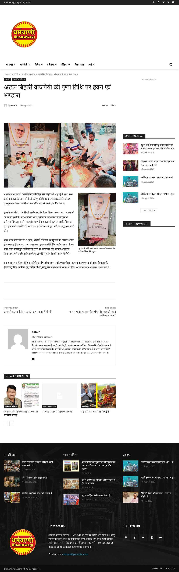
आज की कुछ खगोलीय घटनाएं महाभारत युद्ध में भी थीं (27, 311)
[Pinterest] (44, 114)
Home (7, 74)
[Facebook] (154, 3)
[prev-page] (6, 423)
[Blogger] (126, 537)
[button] (171, 64)
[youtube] (33, 358)
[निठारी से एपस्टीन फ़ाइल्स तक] (12, 481)
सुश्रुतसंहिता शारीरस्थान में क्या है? (97, 495)
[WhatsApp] (52, 114)
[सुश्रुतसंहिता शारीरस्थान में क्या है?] (71, 499)
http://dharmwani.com (42, 337)
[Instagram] (159, 3)
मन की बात (85, 406)
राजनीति (15, 74)
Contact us (170, 568)
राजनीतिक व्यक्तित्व (28, 74)
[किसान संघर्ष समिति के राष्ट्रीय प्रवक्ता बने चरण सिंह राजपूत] (21, 395)
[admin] (6, 105)
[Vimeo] (168, 3)
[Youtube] (173, 3)
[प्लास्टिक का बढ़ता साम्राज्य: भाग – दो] (130, 181)
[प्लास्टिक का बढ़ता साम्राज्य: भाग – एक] (130, 197)
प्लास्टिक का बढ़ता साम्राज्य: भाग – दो (157, 177)
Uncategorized (49, 406)
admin (14, 105)
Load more (147, 210)
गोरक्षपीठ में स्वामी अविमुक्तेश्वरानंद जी (57, 411)
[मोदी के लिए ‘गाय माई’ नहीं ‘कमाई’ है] (98, 395)
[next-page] (11, 423)
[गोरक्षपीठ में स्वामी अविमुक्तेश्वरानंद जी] (59, 395)
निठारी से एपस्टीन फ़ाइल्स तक (34, 477)
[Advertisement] (110, 34)
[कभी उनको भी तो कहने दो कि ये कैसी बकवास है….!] (12, 466)
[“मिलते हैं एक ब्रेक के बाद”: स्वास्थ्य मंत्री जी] (130, 497)
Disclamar (157, 568)
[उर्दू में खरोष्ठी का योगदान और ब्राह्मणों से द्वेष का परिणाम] (71, 483)
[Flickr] (143, 537)
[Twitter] (164, 3)
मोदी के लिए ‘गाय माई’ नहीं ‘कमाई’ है (95, 411)
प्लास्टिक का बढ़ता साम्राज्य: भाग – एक (157, 193)
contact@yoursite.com (75, 554)
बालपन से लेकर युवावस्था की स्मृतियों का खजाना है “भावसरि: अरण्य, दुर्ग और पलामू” (98, 465)
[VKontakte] (160, 537)
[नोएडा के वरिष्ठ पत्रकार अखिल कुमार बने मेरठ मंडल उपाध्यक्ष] (130, 165)
